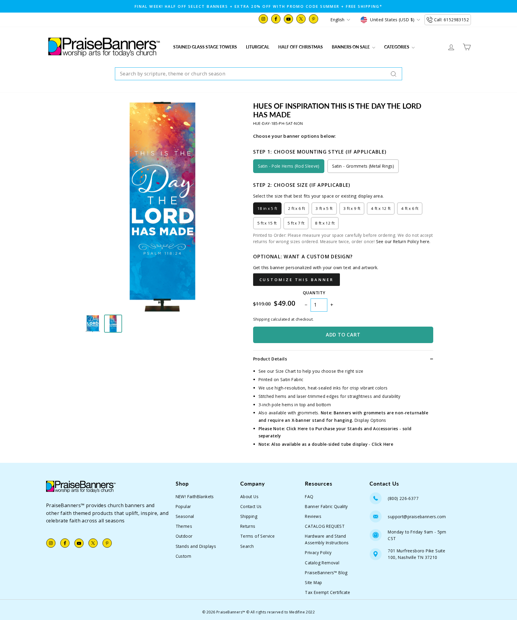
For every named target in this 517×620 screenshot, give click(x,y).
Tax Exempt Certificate (327, 592)
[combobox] (258, 74)
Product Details (270, 359)
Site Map (313, 582)
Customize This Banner (296, 279)
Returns (248, 526)
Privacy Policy (318, 552)
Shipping (248, 516)
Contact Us (251, 506)
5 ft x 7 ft (296, 223)
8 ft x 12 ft (324, 223)
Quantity (314, 292)
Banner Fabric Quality (326, 506)
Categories (397, 46)
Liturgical (257, 46)
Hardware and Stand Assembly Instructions (327, 539)
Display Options (370, 420)
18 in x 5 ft (267, 208)
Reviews (313, 516)
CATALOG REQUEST (325, 526)
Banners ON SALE (351, 46)
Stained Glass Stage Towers (205, 46)
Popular (183, 506)
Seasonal (185, 516)
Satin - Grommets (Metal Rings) (363, 166)
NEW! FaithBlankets (195, 496)
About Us (249, 496)
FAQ (309, 496)
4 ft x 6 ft (409, 208)
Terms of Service (257, 536)
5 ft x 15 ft (267, 223)
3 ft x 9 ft (352, 208)
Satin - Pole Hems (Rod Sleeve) (289, 166)
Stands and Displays (196, 546)
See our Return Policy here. (403, 241)
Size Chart (286, 371)
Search (247, 546)
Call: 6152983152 (451, 19)
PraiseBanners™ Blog (326, 572)
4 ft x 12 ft (380, 208)
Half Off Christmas (300, 46)
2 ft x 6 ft (296, 208)
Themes (184, 526)
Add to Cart (343, 334)
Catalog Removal (322, 563)
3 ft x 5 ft (324, 208)
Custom (183, 556)
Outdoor (184, 536)
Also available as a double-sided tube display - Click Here (332, 444)
